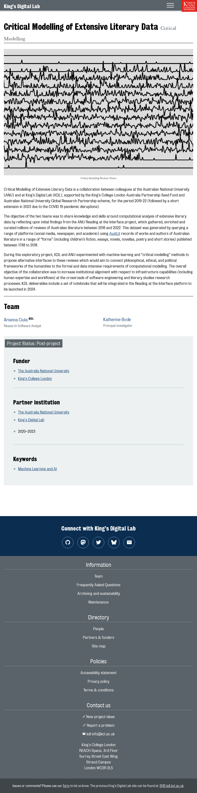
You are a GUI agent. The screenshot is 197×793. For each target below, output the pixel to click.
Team (98, 576)
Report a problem (100, 725)
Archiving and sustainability (98, 593)
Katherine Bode (117, 319)
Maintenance (98, 602)
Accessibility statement (98, 673)
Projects (10, 18)
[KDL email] (129, 542)
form (66, 786)
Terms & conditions (98, 690)
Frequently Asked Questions (98, 585)
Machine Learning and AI (37, 469)
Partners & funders (98, 637)
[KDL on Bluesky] (114, 542)
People (98, 629)
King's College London (35, 378)
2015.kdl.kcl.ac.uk (172, 786)
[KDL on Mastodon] (83, 542)
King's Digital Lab (22, 6)
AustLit (114, 233)
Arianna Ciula (16, 319)
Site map (98, 646)
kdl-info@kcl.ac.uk (100, 734)
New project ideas (100, 716)
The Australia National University (43, 371)
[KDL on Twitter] (98, 542)
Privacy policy (98, 681)
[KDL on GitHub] (68, 542)
